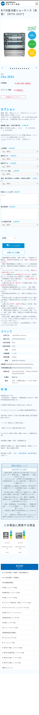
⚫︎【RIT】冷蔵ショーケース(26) (12, 647)
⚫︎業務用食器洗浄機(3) (9, 632)
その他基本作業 (6, 221)
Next (36, 68)
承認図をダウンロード (13, 97)
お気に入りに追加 (13, 252)
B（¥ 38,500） (31, 128)
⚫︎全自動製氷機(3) (7, 582)
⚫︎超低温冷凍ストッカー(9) (10, 617)
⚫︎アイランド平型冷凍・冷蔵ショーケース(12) (16, 602)
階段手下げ (4, 163)
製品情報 (19, 567)
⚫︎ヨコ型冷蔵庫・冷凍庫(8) (10, 577)
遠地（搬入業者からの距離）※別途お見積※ (16, 178)
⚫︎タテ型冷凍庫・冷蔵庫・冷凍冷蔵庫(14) (15, 572)
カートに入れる (14, 245)
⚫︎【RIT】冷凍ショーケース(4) (11, 658)
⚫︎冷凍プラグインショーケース (11, 612)
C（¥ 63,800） (8, 130)
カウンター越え (6, 171)
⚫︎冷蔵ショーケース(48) (9, 587)
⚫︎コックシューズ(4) (8, 642)
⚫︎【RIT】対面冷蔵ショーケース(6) (13, 652)
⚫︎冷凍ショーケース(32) (9, 597)
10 (28, 68)
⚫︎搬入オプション (7, 668)
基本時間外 (4, 207)
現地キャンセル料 (7, 192)
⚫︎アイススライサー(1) (9, 637)
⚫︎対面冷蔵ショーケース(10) (11, 592)
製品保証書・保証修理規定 (28, 453)
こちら (3, 139)
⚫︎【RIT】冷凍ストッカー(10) (11, 663)
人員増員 (4, 148)
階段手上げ (4, 156)
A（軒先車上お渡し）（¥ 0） (13, 128)
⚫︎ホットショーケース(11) (10, 627)
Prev (3, 68)
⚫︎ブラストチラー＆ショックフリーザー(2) (15, 607)
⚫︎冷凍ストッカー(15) (9, 622)
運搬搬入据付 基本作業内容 (10, 125)
